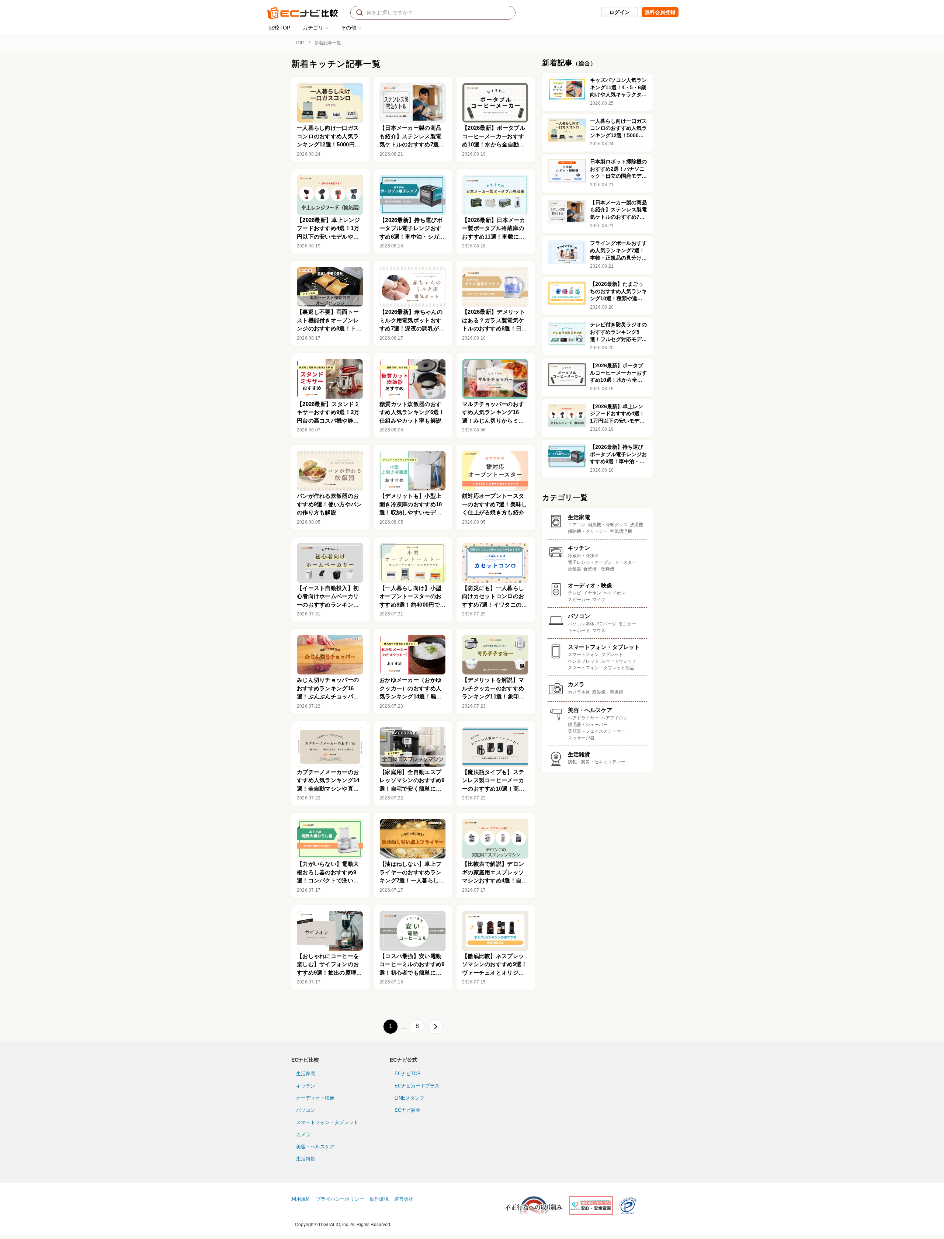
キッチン (305, 1086)
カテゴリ (313, 28)
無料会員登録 (660, 12)
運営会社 (403, 1199)
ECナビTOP (408, 1073)
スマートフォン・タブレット (327, 1122)
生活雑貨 (305, 1159)
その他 (348, 28)
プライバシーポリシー (340, 1199)
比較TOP (279, 28)
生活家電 (305, 1073)
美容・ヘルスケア (315, 1146)
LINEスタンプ (409, 1098)
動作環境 (379, 1199)
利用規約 (300, 1199)
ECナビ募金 (407, 1110)
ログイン (619, 12)
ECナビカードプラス (417, 1086)
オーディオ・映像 (315, 1098)
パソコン (305, 1110)
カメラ (303, 1134)
